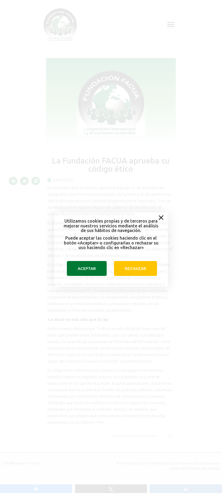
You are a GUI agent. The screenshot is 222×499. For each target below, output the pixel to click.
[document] (111, 249)
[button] (161, 217)
